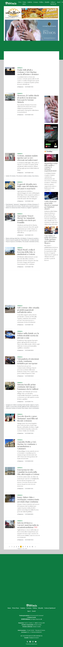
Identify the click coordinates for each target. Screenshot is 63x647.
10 (32, 546)
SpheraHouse (34, 644)
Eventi (34, 611)
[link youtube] (35, 641)
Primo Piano (15, 608)
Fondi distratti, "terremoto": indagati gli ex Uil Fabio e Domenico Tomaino (23, 204)
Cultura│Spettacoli (49, 608)
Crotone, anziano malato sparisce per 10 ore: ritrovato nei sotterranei (27, 157)
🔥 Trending (48, 151)
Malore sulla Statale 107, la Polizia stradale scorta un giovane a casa (28, 335)
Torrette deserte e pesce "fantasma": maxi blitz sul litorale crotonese (27, 418)
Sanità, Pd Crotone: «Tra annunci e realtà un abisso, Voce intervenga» (23, 176)
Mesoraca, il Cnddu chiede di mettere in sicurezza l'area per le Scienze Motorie (28, 98)
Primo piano (24, 3)
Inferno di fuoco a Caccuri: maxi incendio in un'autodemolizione (28, 525)
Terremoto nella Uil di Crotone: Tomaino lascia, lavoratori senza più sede (23, 206)
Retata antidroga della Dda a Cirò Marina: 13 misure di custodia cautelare (23, 238)
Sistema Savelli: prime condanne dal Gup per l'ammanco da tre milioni (27, 386)
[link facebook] (30, 641)
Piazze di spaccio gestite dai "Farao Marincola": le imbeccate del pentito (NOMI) (23, 240)
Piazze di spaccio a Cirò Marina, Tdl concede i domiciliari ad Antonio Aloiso (23, 241)
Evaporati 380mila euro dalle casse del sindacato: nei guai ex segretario (27, 186)
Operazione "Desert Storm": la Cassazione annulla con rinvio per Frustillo (26, 219)
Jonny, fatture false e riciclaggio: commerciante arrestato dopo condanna (28, 499)
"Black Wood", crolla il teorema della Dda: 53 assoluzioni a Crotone (26, 251)
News (19, 2)
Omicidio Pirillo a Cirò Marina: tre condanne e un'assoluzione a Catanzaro (27, 445)
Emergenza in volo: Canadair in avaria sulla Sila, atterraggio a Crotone (28, 471)
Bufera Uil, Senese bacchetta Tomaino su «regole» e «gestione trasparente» (23, 207)
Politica (41, 2)
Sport (58, 2)
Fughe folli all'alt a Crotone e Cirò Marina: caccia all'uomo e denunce (28, 72)
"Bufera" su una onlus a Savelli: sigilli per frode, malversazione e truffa (23, 406)
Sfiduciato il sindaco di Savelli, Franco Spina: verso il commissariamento (23, 408)
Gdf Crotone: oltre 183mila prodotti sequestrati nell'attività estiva (28, 309)
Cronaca (35, 2)
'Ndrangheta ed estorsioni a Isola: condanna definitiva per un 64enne (28, 361)
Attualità (47, 2)
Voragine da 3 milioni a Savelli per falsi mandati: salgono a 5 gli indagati (23, 405)
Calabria (29, 2)
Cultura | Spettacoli (53, 3)
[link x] (27, 641)
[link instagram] (33, 641)
